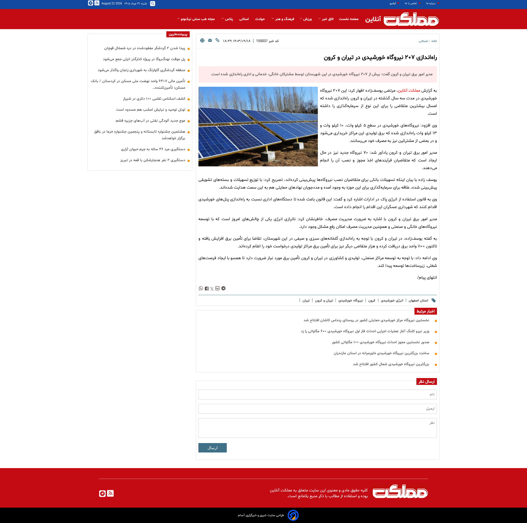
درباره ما (431, 3)
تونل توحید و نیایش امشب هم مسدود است (150, 109)
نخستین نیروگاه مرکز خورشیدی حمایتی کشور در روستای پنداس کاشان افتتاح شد (366, 320)
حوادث (260, 19)
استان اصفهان (418, 300)
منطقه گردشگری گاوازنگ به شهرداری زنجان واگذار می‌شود (141, 70)
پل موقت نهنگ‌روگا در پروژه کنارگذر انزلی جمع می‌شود (144, 59)
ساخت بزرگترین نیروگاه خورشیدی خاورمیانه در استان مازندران (381, 353)
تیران (305, 300)
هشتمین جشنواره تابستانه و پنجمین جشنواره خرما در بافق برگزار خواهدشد (139, 135)
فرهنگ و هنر (284, 19)
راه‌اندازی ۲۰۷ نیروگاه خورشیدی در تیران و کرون (380, 58)
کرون (371, 300)
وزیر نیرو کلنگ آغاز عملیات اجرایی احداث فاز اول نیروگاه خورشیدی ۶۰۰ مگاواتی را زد (365, 331)
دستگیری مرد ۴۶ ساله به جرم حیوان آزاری (153, 149)
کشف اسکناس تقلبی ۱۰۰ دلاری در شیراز (154, 98)
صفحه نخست (348, 19)
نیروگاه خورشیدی (350, 300)
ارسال (213, 448)
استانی (244, 19)
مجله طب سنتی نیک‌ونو (198, 19)
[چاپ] (202, 42)
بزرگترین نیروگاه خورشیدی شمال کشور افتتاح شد (391, 364)
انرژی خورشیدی (391, 300)
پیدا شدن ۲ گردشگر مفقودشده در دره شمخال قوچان (144, 48)
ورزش (307, 19)
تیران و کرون (323, 300)
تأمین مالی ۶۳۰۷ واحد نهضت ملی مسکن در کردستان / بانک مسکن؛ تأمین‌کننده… (138, 84)
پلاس (229, 19)
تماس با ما (411, 3)
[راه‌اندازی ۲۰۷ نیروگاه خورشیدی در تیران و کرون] (258, 126)
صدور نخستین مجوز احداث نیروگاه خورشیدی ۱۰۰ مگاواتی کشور (380, 342)
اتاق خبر (327, 19)
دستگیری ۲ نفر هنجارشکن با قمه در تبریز (152, 160)
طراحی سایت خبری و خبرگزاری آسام (261, 515)
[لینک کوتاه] (217, 42)
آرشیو (393, 3)
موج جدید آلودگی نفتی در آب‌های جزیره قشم (150, 120)
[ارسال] (210, 42)
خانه (434, 41)
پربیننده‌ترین (178, 34)
